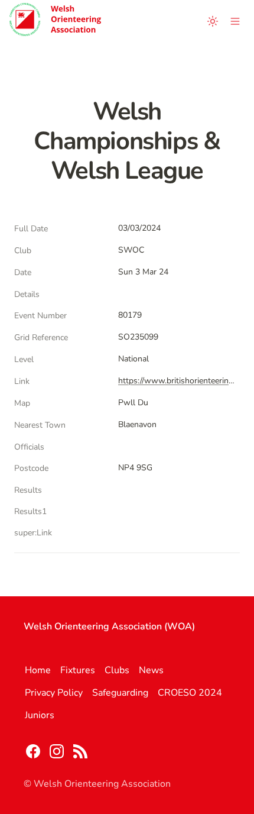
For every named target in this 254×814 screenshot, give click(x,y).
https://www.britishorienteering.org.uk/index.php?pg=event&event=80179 (176, 380)
